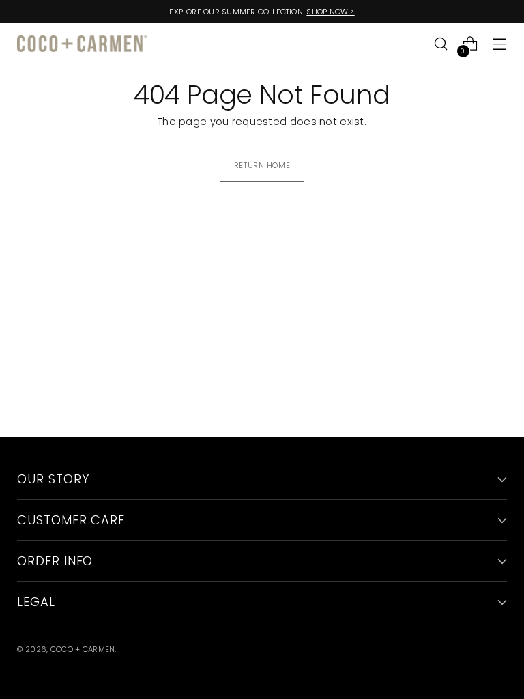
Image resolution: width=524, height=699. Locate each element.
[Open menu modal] (500, 44)
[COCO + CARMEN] (82, 44)
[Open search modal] (441, 44)
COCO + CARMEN (82, 649)
